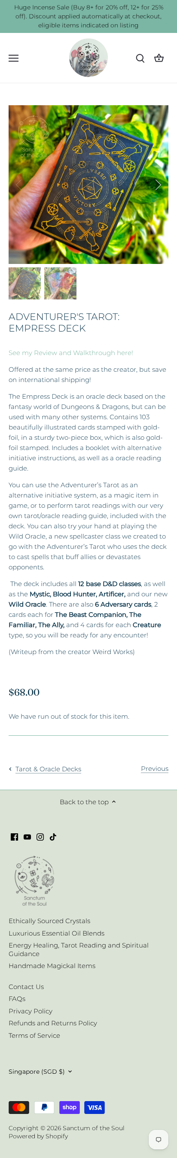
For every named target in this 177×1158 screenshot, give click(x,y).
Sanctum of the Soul (94, 1128)
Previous (154, 768)
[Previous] (19, 184)
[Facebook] (14, 836)
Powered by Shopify (38, 1136)
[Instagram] (40, 836)
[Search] (140, 58)
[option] (88, 184)
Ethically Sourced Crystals (49, 921)
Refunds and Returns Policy (53, 1023)
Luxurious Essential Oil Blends (56, 933)
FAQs (17, 999)
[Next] (157, 184)
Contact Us (26, 987)
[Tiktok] (53, 836)
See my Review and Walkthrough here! (71, 353)
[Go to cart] (159, 58)
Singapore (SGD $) (37, 1071)
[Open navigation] (13, 58)
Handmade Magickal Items (52, 966)
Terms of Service (34, 1035)
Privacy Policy (30, 1011)
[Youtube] (27, 836)
